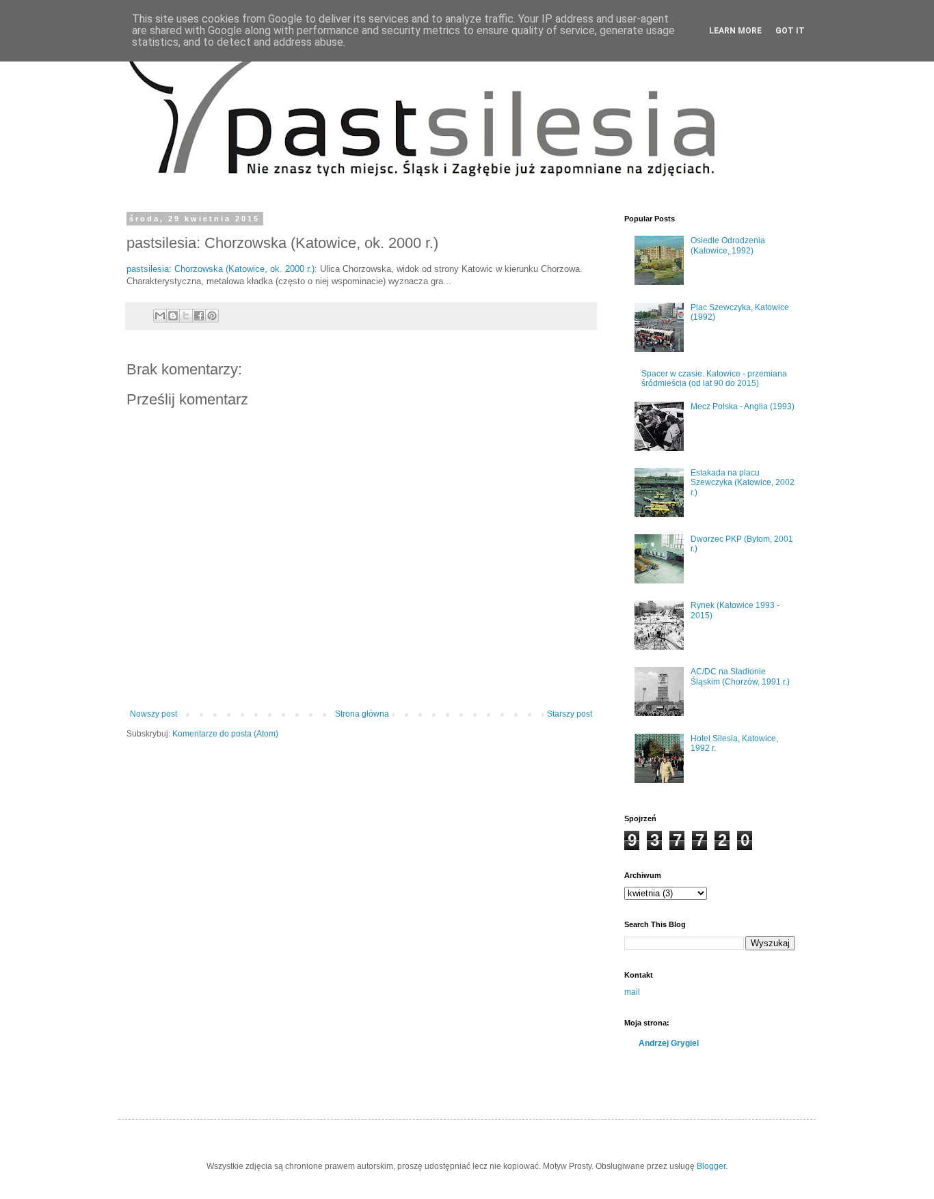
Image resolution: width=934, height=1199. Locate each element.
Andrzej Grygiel (669, 1043)
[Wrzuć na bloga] (173, 315)
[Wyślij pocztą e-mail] (160, 315)
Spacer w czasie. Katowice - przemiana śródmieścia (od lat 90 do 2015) (714, 378)
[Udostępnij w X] (186, 315)
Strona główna (362, 714)
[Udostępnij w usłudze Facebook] (199, 315)
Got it (790, 31)
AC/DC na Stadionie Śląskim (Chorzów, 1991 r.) (740, 676)
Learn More (735, 31)
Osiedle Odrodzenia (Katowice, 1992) (728, 245)
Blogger (711, 1166)
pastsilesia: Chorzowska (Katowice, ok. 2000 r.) (220, 269)
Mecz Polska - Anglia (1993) (743, 406)
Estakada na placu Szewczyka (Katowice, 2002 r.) (743, 482)
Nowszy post (153, 714)
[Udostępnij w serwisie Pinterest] (212, 315)
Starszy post (569, 714)
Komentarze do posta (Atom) (225, 734)
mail (632, 992)
